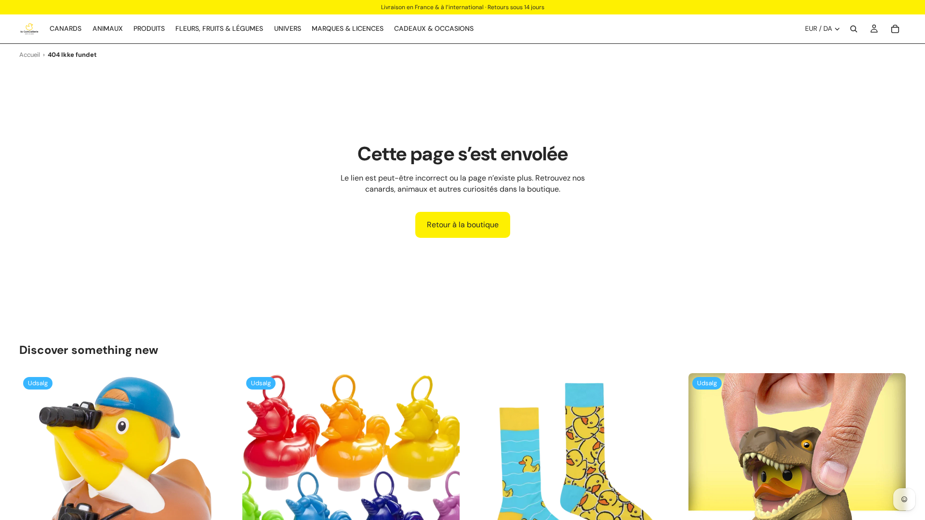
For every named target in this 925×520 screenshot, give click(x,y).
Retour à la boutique (463, 225)
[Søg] (853, 28)
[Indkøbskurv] (895, 28)
